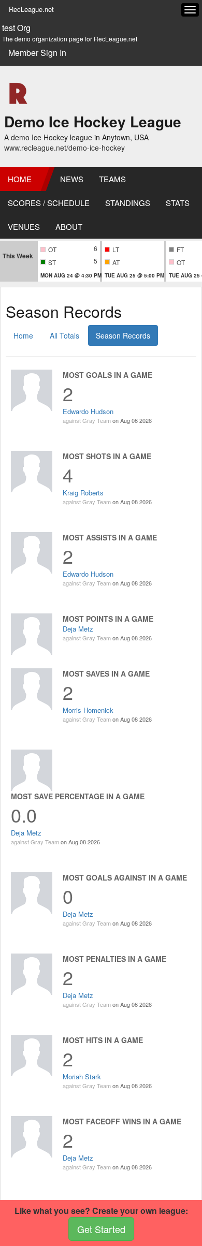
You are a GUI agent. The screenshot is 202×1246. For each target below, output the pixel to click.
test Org (16, 28)
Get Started (101, 1229)
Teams (112, 178)
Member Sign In (37, 52)
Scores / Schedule (49, 202)
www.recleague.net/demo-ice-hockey (64, 147)
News (71, 178)
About (68, 226)
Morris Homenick (88, 710)
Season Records (123, 335)
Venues (24, 226)
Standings (127, 202)
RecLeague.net (31, 9)
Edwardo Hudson (88, 411)
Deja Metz (78, 629)
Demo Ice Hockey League (92, 121)
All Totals (64, 335)
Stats (178, 202)
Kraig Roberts (83, 492)
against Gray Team (87, 420)
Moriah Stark (82, 1076)
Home (20, 178)
